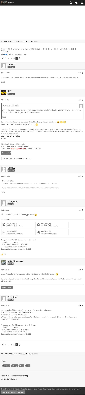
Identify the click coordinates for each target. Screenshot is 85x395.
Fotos (28, 366)
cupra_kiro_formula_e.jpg (10, 136)
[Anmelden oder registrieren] (76, 3)
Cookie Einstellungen (9, 379)
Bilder (21, 366)
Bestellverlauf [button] (6, 153)
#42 (79, 100)
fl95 (20, 158)
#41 (79, 73)
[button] (71, 3)
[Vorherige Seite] (2, 58)
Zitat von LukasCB (10, 105)
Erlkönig (14, 366)
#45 (79, 269)
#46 (79, 305)
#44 (79, 210)
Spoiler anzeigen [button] (7, 287)
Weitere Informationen (9, 392)
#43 (79, 176)
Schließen (21, 392)
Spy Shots (6, 366)
